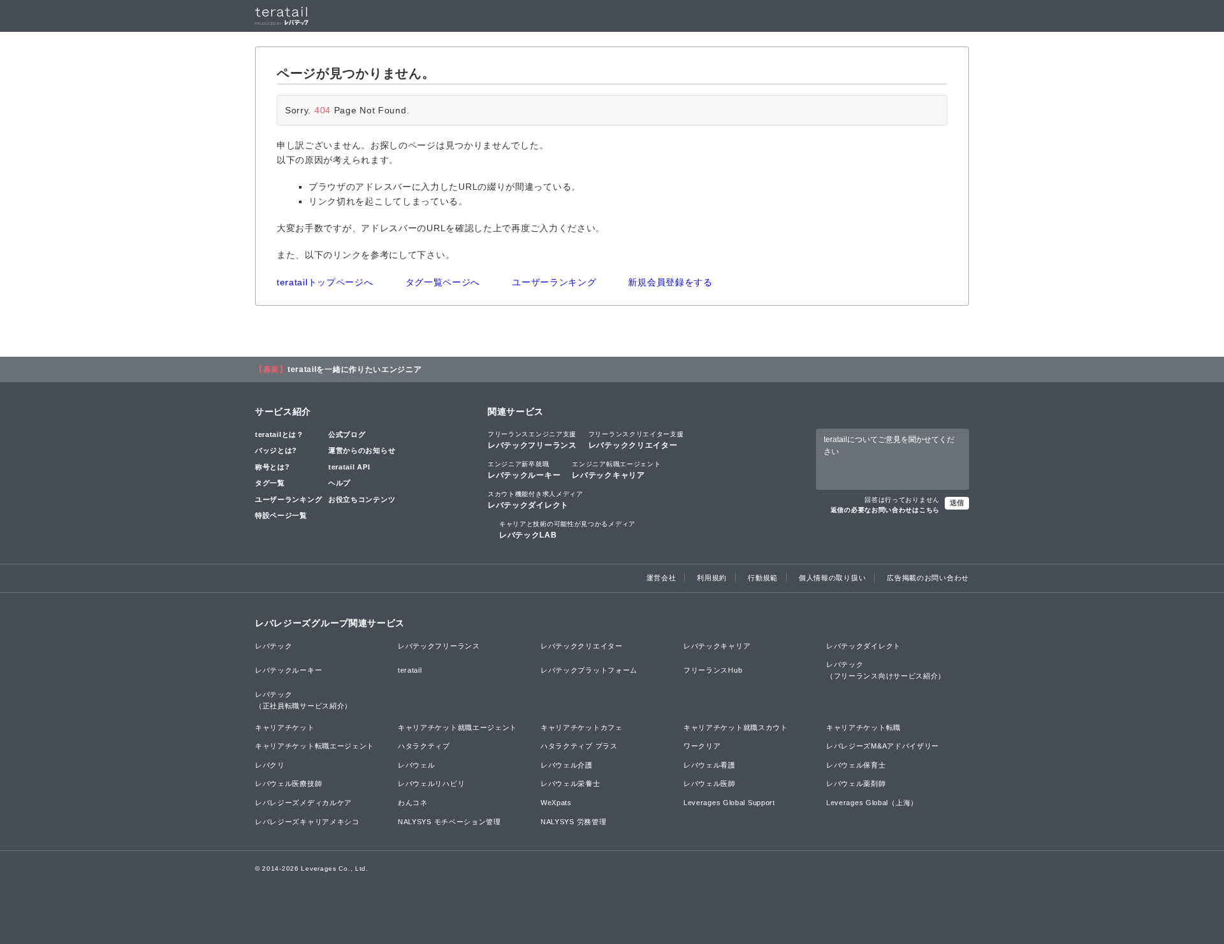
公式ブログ (347, 434)
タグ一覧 (270, 483)
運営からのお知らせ (361, 450)
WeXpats (556, 802)
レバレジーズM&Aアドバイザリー (882, 746)
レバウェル (416, 765)
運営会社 (661, 578)
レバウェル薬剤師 (856, 783)
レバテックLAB (567, 530)
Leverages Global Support (729, 802)
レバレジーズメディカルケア (303, 802)
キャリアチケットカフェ (582, 727)
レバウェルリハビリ (431, 783)
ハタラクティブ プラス (579, 746)
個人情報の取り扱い (832, 578)
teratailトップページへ (325, 282)
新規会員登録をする (670, 282)
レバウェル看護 (709, 765)
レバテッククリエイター (636, 440)
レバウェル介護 (567, 765)
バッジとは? (276, 450)
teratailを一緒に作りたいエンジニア (355, 369)
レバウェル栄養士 (571, 783)
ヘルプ (339, 483)
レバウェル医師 (709, 783)
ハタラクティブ (424, 746)
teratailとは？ (279, 434)
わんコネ (413, 802)
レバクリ (270, 765)
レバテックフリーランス (532, 440)
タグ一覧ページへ (443, 282)
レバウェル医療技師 (288, 783)
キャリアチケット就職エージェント (457, 727)
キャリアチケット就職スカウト (735, 727)
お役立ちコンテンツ (361, 499)
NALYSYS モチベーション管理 (449, 822)
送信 (957, 502)
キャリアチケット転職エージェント (314, 746)
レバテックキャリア (616, 470)
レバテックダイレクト (535, 500)
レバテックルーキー (524, 470)
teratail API (349, 467)
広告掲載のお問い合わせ (928, 578)
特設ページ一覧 (281, 515)
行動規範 (763, 578)
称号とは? (272, 467)
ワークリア (702, 746)
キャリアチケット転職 (863, 727)
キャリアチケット (285, 727)
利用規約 (712, 578)
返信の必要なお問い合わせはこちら (885, 509)
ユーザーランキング (554, 282)
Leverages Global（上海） (872, 802)
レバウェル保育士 (856, 765)
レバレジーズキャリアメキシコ (307, 822)
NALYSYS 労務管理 (573, 822)
